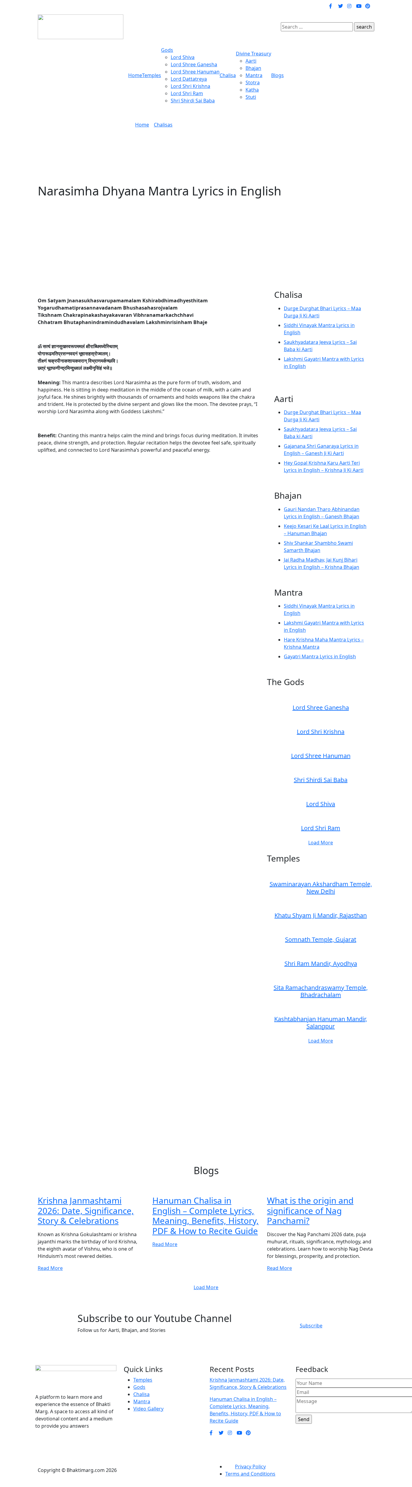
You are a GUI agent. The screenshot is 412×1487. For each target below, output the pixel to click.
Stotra (253, 82)
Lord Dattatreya (189, 79)
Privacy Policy (250, 1466)
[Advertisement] (206, 247)
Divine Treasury (253, 53)
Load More (320, 842)
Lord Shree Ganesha (194, 64)
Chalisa (228, 75)
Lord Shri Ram (187, 93)
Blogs (277, 75)
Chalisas (163, 124)
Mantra (254, 75)
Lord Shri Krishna (190, 86)
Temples (151, 75)
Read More (50, 1268)
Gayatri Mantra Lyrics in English (320, 656)
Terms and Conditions (250, 1473)
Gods (167, 50)
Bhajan (253, 68)
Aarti (251, 61)
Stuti (251, 97)
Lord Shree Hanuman (195, 71)
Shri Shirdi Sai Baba (193, 100)
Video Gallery (148, 1408)
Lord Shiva (183, 57)
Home (135, 75)
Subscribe (311, 1325)
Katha (252, 89)
